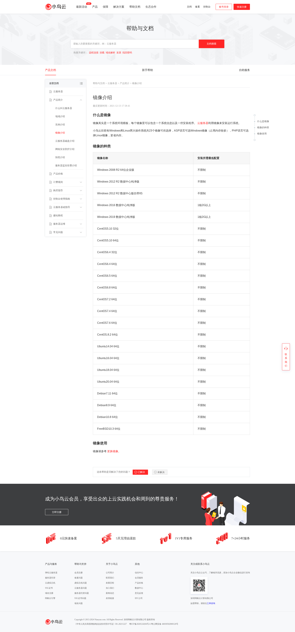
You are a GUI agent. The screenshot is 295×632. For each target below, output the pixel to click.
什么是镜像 (263, 121)
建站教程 (58, 215)
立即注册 (56, 512)
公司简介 (110, 572)
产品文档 (50, 70)
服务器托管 (50, 578)
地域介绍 (60, 116)
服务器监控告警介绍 (66, 165)
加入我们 (110, 588)
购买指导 (58, 190)
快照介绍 (60, 157)
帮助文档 (134, 6)
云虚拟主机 (50, 583)
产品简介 (58, 100)
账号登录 (224, 7)
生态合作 (150, 6)
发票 (118, 52)
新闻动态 (110, 593)
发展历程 (110, 583)
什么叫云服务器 (63, 108)
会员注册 (78, 572)
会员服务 (139, 578)
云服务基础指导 (61, 207)
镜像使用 (262, 133)
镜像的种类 (263, 127)
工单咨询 (211, 603)
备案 (197, 6)
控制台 (206, 6)
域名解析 (110, 52)
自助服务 (244, 70)
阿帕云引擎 (50, 598)
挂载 (102, 52)
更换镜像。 (114, 451)
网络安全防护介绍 (64, 149)
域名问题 (78, 603)
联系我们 (110, 578)
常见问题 (58, 232)
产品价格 (58, 173)
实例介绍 (60, 124)
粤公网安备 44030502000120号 (164, 624)
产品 (95, 6)
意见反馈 (139, 593)
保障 (105, 6)
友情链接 (110, 598)
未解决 (161, 472)
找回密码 (127, 52)
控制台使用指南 (61, 199)
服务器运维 (59, 224)
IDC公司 (139, 598)
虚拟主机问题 (80, 583)
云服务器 (58, 91)
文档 (189, 6)
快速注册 (242, 7)
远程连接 (94, 52)
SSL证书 (49, 588)
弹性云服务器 (51, 572)
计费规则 (58, 182)
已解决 (141, 472)
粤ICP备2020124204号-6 (140, 624)
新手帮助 (147, 70)
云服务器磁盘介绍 (64, 141)
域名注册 (49, 593)
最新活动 (81, 6)
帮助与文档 (99, 83)
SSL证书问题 (80, 598)
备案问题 (78, 578)
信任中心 (139, 572)
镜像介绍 (60, 133)
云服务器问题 (80, 588)
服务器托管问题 (81, 593)
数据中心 (139, 588)
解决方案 (118, 6)
